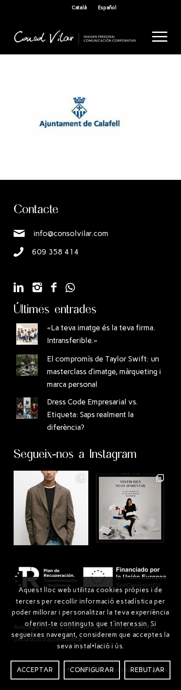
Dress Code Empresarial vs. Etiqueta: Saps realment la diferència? (92, 414)
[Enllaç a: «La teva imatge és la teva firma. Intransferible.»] (27, 334)
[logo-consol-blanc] (75, 36)
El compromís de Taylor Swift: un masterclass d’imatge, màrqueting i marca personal (104, 371)
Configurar (92, 670)
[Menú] (155, 36)
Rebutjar (147, 670)
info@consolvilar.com (71, 233)
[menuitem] (155, 36)
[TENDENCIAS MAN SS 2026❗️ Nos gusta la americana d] (51, 508)
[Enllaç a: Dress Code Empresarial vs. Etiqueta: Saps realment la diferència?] (27, 408)
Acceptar (35, 670)
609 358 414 (55, 251)
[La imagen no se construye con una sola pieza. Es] (130, 508)
